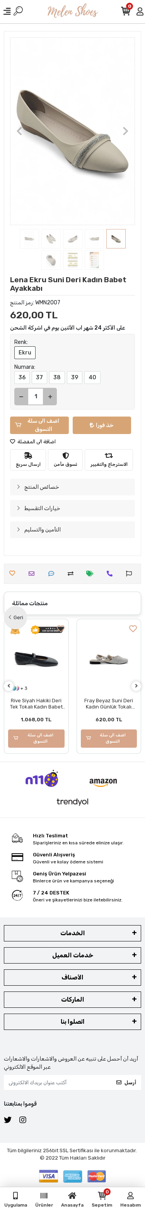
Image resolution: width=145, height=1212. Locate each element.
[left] (8, 686)
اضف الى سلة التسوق (43, 425)
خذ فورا (105, 425)
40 (92, 377)
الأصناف (72, 977)
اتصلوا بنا (73, 1021)
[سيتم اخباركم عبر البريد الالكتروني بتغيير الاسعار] (91, 573)
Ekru (25, 352)
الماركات (72, 999)
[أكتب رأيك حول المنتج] (53, 573)
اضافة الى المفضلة (36, 442)
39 (74, 377)
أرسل (130, 1082)
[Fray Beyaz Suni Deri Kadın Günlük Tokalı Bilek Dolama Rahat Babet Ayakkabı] (109, 659)
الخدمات (72, 933)
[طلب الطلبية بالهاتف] (111, 573)
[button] (19, 131)
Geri (18, 617)
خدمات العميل (72, 955)
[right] (136, 686)
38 (57, 377)
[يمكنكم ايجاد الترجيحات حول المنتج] (131, 573)
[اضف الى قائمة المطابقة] (72, 573)
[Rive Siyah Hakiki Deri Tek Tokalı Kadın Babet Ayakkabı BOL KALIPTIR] (36, 659)
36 (22, 377)
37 (39, 377)
